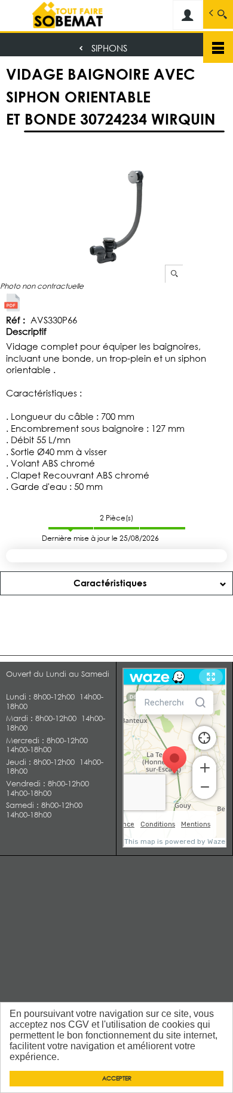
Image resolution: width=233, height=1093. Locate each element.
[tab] (116, 583)
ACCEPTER (116, 1078)
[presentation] (116, 583)
